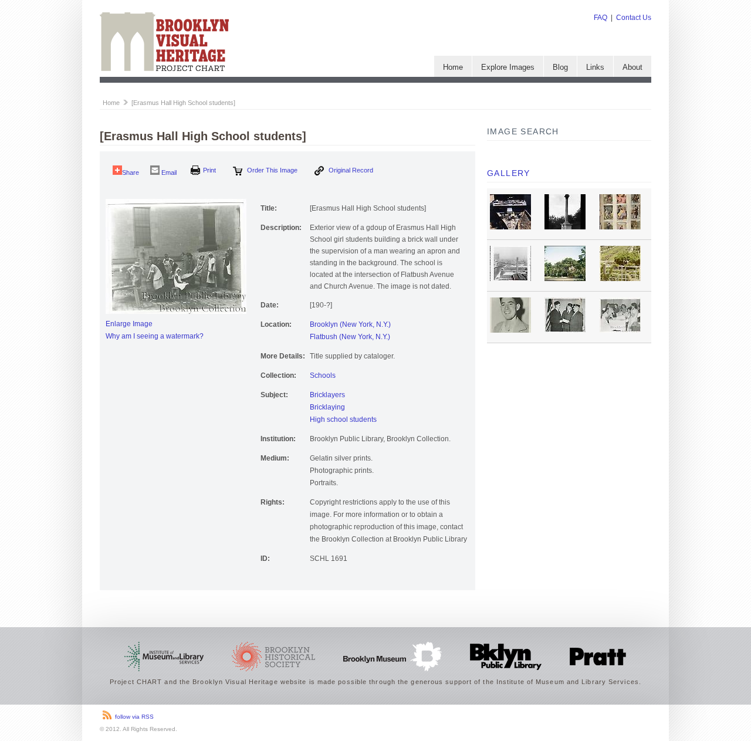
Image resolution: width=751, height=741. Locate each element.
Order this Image (271, 170)
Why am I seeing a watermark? (155, 336)
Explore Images (508, 67)
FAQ (600, 17)
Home (453, 67)
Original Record (350, 170)
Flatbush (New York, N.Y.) (350, 337)
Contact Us (633, 17)
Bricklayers (327, 395)
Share (130, 172)
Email (168, 172)
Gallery (508, 173)
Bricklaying (327, 407)
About (632, 67)
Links (595, 67)
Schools (323, 375)
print (209, 170)
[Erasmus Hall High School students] (183, 102)
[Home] (164, 69)
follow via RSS (134, 716)
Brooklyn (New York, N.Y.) (350, 324)
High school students (343, 419)
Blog (560, 67)
